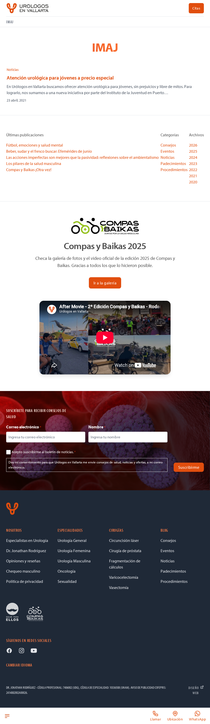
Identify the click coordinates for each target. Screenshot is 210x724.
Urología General (72, 540)
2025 (193, 151)
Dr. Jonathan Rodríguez (26, 550)
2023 (193, 163)
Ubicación (175, 719)
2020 (193, 181)
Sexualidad (67, 581)
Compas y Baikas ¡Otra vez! (28, 169)
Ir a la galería (105, 282)
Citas (196, 8)
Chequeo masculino (23, 571)
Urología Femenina (74, 550)
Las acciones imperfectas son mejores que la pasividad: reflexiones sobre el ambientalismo (82, 157)
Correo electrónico (23, 426)
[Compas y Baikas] (35, 614)
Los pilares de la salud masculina (33, 163)
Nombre (97, 426)
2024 (193, 157)
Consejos (168, 145)
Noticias (13, 69)
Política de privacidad (24, 581)
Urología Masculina (74, 560)
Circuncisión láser (124, 540)
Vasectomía (119, 587)
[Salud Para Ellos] (12, 612)
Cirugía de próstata (125, 550)
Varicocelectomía (123, 577)
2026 (193, 145)
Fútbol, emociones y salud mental (34, 145)
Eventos (167, 151)
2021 (193, 175)
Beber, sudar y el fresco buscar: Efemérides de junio (49, 151)
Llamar (155, 719)
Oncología (67, 571)
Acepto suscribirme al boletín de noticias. (44, 452)
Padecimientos (173, 163)
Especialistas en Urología (27, 540)
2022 (193, 169)
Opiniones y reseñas (23, 560)
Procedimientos (174, 169)
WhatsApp (197, 719)
